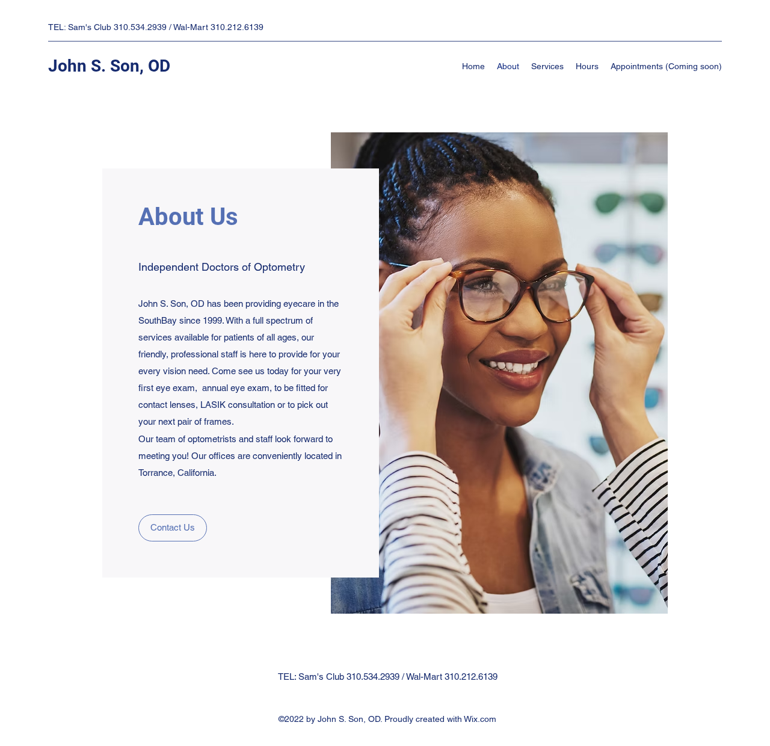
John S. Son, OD (109, 66)
